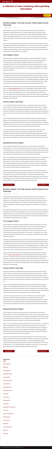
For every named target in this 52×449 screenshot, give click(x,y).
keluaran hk (5, 367)
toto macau (5, 410)
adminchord (15, 27)
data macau (5, 423)
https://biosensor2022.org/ (15, 88)
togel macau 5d (6, 400)
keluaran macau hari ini (8, 413)
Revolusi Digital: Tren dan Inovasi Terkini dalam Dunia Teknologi (44, 184)
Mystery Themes (26, 447)
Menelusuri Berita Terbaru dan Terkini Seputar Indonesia (44, 351)
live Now (46, 15)
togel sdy (5, 430)
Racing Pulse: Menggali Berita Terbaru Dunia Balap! (9, 184)
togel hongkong (6, 364)
